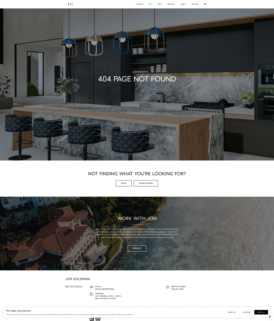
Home (123, 183)
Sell (160, 4)
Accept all (261, 312)
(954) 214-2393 (177, 289)
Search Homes (146, 183)
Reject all (232, 312)
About (183, 4)
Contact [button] (137, 248)
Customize (246, 312)
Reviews (171, 4)
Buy (150, 4)
